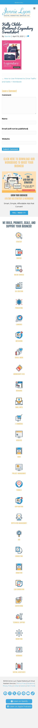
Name (4, 119)
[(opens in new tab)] (19, 182)
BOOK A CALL (19, 2)
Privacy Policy (7, 686)
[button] (5, 693)
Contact (16, 686)
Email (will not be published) (15, 129)
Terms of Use (21, 683)
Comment (6, 95)
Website (6, 139)
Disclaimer (30, 683)
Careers (23, 686)
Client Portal (31, 686)
